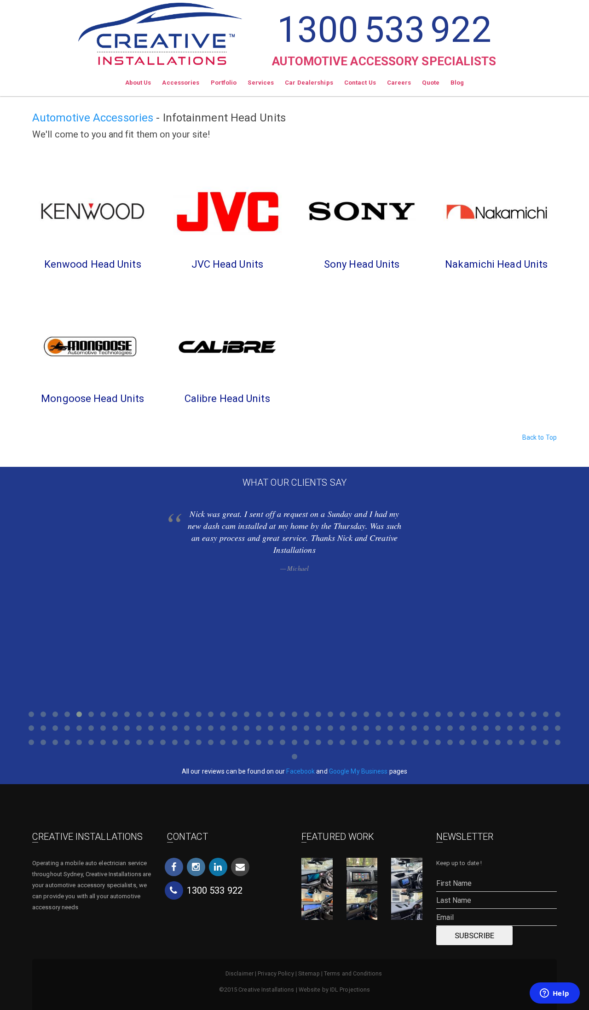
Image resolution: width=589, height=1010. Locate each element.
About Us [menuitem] (138, 82)
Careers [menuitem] (399, 82)
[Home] (160, 32)
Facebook (300, 771)
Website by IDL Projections (334, 989)
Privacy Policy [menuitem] (276, 973)
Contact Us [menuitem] (360, 82)
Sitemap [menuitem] (309, 973)
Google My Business (358, 771)
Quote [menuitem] (430, 82)
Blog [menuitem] (457, 82)
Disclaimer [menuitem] (239, 973)
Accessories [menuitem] (180, 82)
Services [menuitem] (261, 82)
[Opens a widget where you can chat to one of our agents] (554, 993)
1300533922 (384, 30)
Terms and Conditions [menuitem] (353, 973)
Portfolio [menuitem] (224, 82)
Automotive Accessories (92, 117)
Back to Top (539, 437)
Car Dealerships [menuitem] (309, 82)
